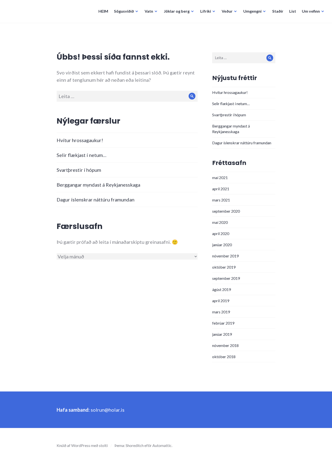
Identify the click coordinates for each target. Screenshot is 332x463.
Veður (227, 11)
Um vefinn (311, 11)
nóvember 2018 (225, 345)
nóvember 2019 (225, 256)
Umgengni (252, 11)
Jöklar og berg (177, 11)
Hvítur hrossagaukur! (80, 140)
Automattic (162, 445)
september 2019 (226, 278)
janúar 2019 (222, 334)
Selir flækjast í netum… (81, 155)
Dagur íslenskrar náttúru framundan (95, 199)
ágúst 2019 (221, 289)
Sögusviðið (124, 11)
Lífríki (205, 11)
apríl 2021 (220, 188)
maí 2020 (220, 222)
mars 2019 (221, 311)
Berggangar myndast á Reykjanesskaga (98, 185)
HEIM (103, 11)
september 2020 (226, 211)
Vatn (149, 11)
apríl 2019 (220, 300)
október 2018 (224, 356)
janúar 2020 (222, 244)
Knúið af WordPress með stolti (82, 445)
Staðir (277, 11)
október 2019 (224, 267)
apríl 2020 (220, 233)
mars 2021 (221, 200)
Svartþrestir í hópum (79, 170)
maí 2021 (220, 177)
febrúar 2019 (223, 323)
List (292, 11)
